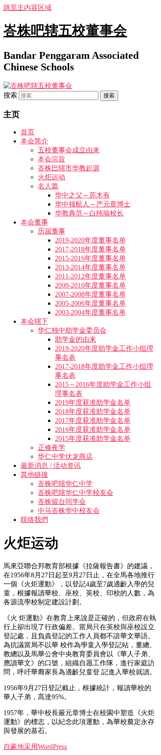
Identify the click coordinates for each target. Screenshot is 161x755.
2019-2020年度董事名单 (90, 240)
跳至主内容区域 (27, 7)
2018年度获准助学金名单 (93, 411)
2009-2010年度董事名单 (90, 285)
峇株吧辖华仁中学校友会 (75, 492)
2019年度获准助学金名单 (93, 402)
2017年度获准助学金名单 (93, 420)
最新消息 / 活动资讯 (51, 465)
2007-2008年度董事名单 (90, 294)
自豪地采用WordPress (35, 746)
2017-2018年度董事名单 (90, 249)
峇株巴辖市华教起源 (69, 168)
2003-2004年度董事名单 (90, 312)
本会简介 (34, 141)
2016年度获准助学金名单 (93, 429)
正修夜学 (51, 447)
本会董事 (34, 222)
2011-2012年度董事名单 (90, 276)
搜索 (10, 95)
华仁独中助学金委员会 (72, 330)
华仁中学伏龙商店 (65, 456)
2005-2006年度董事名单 (90, 303)
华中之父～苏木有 (82, 195)
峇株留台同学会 (62, 501)
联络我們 (34, 519)
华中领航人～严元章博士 (93, 204)
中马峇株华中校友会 (69, 510)
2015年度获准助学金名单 (93, 438)
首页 (27, 132)
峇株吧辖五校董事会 (65, 30)
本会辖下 (34, 321)
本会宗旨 (51, 159)
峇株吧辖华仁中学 (65, 483)
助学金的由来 (75, 339)
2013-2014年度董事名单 (90, 267)
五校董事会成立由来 (69, 150)
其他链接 (34, 474)
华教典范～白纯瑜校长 (89, 213)
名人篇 (48, 186)
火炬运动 (51, 177)
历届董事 (51, 231)
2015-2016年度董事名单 (90, 258)
